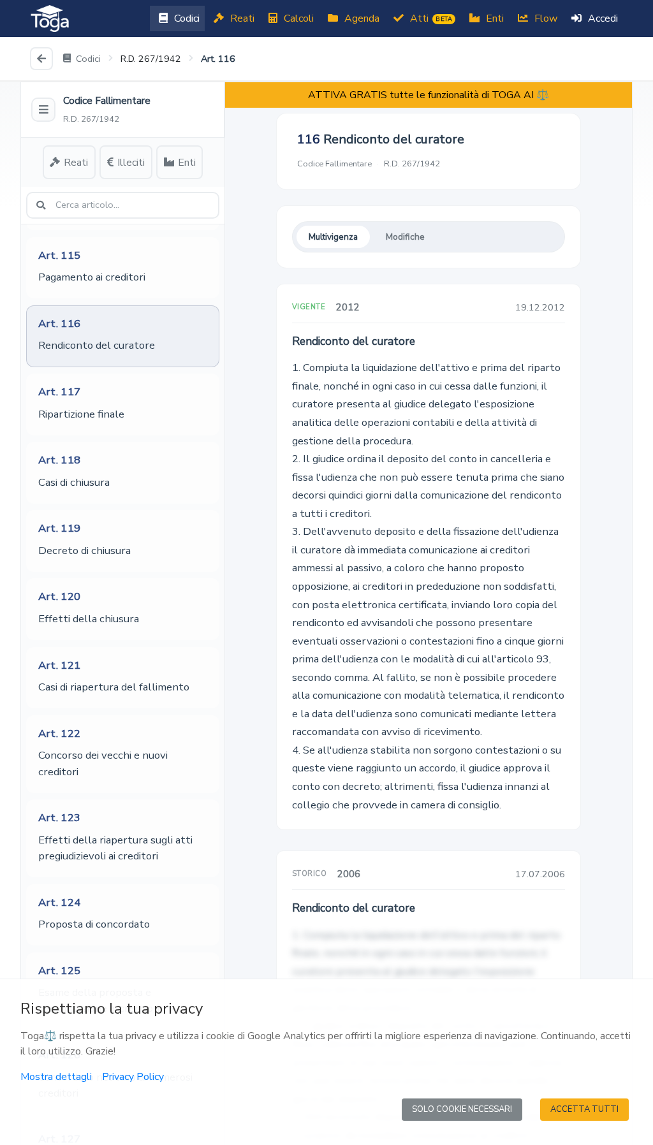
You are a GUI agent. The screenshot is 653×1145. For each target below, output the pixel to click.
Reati (241, 18)
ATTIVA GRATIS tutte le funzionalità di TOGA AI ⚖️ (428, 95)
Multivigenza (333, 237)
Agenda (360, 18)
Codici (186, 18)
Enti (493, 18)
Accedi (601, 18)
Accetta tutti (584, 1109)
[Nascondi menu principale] (43, 110)
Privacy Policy (133, 1077)
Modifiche (405, 237)
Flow (544, 18)
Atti (429, 18)
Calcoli (297, 18)
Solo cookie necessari (462, 1109)
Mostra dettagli (56, 1077)
